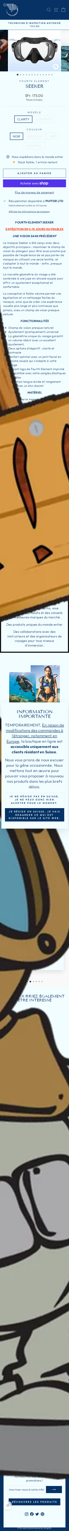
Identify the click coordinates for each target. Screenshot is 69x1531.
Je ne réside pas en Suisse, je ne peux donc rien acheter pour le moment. (34, 799)
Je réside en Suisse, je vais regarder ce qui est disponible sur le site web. (34, 815)
